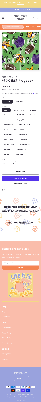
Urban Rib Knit (25, 144)
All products (6, 312)
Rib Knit (33, 115)
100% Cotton (8, 139)
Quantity (4, 159)
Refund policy (18, 397)
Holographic (20, 120)
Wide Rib (7, 120)
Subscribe (20, 268)
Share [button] (6, 190)
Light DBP (20, 115)
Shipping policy (22, 400)
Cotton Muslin (19, 110)
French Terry (22, 134)
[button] (2, 17)
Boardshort (20, 154)
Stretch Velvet (24, 125)
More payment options (20, 183)
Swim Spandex (9, 144)
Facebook (5, 359)
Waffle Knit (8, 134)
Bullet (6, 110)
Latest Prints (6, 317)
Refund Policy (6, 333)
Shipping (4, 89)
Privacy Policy (6, 338)
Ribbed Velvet (9, 125)
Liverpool (33, 110)
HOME (28, 27)
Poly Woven (23, 139)
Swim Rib (7, 154)
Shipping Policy (7, 343)
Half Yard (19, 101)
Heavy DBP (8, 115)
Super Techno (19, 130)
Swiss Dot (7, 149)
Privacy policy (29, 397)
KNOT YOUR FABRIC (19, 394)
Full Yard (7, 101)
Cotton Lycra (21, 149)
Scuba (6, 130)
